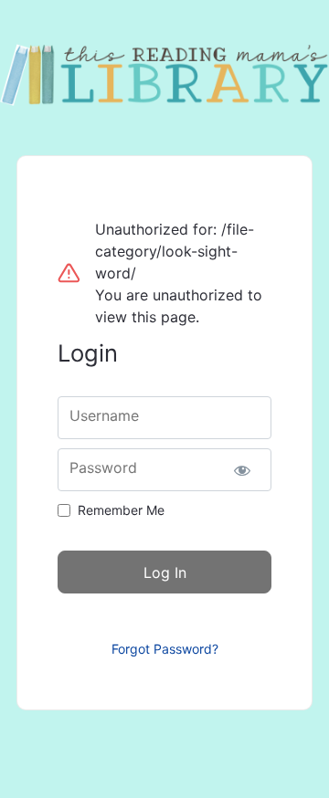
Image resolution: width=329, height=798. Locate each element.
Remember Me (121, 510)
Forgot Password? (164, 648)
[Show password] (241, 469)
